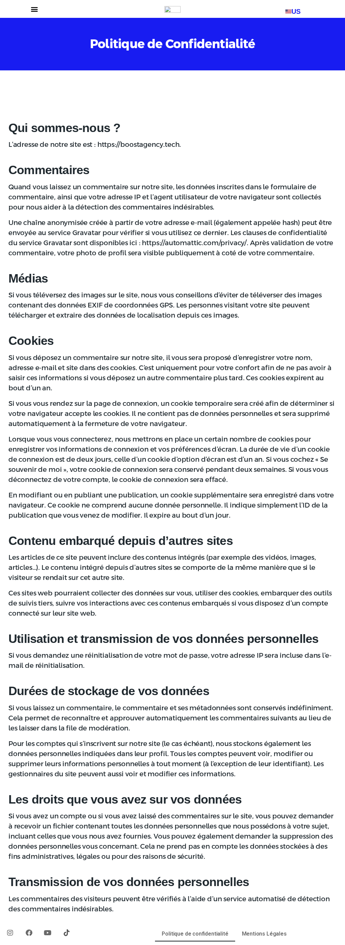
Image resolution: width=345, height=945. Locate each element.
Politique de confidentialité (195, 934)
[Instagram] (10, 933)
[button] (34, 8)
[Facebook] (29, 933)
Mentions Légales (264, 934)
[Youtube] (48, 933)
